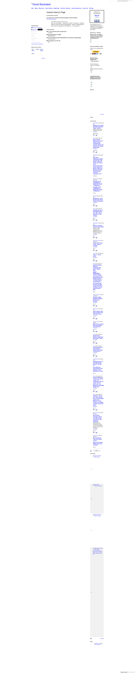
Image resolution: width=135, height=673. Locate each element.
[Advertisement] (42, 662)
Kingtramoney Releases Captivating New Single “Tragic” (98, 337)
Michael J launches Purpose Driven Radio (98, 226)
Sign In (115, 1)
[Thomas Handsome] (92, 102)
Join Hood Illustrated (51, 19)
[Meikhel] (97, 106)
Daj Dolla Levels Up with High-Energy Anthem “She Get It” (97, 363)
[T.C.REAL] (33, 50)
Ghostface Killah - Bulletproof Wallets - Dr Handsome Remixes (98, 299)
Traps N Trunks (96, 178)
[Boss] (97, 93)
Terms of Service (100, 650)
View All (43, 58)
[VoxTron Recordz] (101, 102)
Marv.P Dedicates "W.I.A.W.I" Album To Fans (97, 439)
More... (97, 450)
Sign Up (111, 1)
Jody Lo (94, 253)
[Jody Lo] (101, 97)
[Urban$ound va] (101, 106)
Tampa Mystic (95, 122)
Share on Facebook (37, 27)
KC (64, 21)
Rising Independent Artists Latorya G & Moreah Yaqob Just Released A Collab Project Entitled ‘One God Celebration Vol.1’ (97, 169)
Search (133, 1)
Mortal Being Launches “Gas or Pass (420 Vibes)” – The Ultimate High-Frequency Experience (97, 418)
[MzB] (38, 50)
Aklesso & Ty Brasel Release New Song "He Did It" (98, 444)
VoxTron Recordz (96, 412)
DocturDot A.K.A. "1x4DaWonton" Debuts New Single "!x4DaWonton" (97, 183)
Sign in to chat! (124, 672)
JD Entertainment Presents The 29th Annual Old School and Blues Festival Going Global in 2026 (97, 286)
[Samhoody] (92, 111)
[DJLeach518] (92, 106)
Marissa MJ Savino (96, 240)
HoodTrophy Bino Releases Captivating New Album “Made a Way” (97, 267)
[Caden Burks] (97, 111)
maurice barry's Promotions (37, 44)
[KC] (33, 55)
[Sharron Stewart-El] (101, 111)
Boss (94, 138)
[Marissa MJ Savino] (97, 97)
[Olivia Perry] (97, 102)
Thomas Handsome (97, 294)
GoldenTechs (96, 643)
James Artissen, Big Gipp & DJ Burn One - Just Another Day (98, 313)
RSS (91, 451)
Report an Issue (92, 650)
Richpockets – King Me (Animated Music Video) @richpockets (98, 200)
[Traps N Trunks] (101, 93)
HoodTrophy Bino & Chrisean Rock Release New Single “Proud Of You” (98, 349)
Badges (86, 650)
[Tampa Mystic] (92, 93)
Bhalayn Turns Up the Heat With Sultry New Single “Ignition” (98, 127)
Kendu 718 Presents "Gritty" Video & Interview (98, 244)
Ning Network (98, 644)
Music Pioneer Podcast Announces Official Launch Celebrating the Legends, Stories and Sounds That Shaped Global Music (98, 143)
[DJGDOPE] (92, 97)
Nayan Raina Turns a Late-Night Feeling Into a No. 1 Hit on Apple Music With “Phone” (98, 213)
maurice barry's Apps (35, 42)
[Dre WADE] (42, 50)
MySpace (35, 29)
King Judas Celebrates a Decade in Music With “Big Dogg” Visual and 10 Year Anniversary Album (98, 161)
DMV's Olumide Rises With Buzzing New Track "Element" (98, 325)
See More (95, 131)
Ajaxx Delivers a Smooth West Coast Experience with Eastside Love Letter (98, 369)
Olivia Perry (95, 308)
